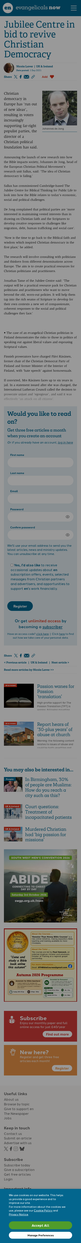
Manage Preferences (41, 1235)
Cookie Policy (43, 1210)
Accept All (40, 1225)
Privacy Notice (18, 1214)
